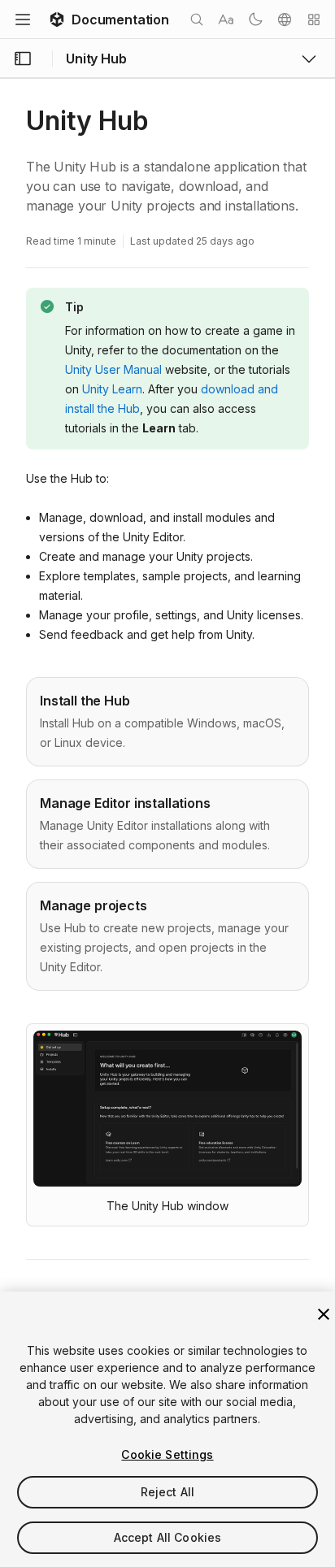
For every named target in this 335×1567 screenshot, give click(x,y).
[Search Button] (196, 19)
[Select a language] (284, 19)
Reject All (167, 1492)
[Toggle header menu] (23, 20)
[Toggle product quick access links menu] (309, 59)
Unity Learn (112, 389)
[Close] (323, 1314)
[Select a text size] (226, 19)
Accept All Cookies (168, 1537)
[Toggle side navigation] (23, 59)
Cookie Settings (167, 1454)
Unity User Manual (113, 369)
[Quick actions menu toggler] (313, 19)
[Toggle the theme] (255, 19)
